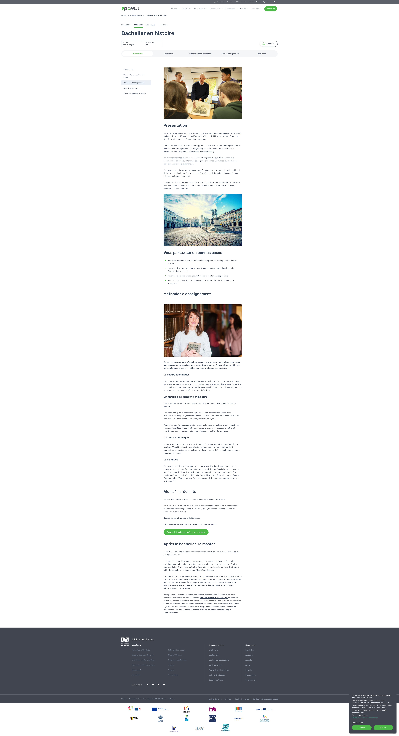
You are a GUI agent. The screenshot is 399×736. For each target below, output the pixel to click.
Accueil (123, 15)
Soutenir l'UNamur (216, 680)
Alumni (171, 665)
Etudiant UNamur (175, 655)
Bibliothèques (240, 2)
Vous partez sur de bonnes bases (133, 76)
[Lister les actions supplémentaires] (275, 2)
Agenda (265, 2)
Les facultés (213, 655)
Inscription (271, 9)
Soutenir (251, 2)
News (258, 2)
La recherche (215, 9)
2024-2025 (150, 25)
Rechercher (220, 2)
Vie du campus (199, 9)
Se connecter (250, 680)
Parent (171, 670)
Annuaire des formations (136, 15)
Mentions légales (213, 699)
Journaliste (136, 675)
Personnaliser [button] (357, 723)
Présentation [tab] (138, 54)
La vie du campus (215, 665)
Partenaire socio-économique (143, 665)
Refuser (383, 728)
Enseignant (136, 670)
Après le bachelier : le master (134, 93)
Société (243, 9)
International (230, 9)
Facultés (185, 9)
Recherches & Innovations (219, 670)
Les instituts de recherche (219, 660)
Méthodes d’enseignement (133, 83)
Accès (247, 665)
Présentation (128, 69)
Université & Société (217, 675)
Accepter (361, 728)
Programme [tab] (168, 54)
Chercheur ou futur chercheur (143, 660)
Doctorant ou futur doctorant (143, 655)
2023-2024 (162, 25)
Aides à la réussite (130, 88)
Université (255, 9)
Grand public (173, 675)
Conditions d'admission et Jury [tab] (199, 54)
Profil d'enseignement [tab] (230, 54)
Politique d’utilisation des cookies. (365, 718)
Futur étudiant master (176, 650)
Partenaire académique (177, 660)
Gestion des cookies (242, 699)
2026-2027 (125, 25)
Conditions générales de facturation (265, 699)
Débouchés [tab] (261, 54)
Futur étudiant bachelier (141, 650)
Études (174, 9)
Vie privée (227, 699)
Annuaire (230, 2)
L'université (213, 650)
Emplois (248, 670)
